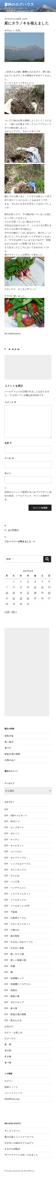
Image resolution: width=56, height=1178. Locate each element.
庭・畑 (11, 349)
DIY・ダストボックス (15, 869)
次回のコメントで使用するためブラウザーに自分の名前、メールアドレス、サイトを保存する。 (28, 496)
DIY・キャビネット (14, 845)
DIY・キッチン (11, 839)
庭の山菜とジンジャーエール (19, 1137)
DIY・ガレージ (11, 833)
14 (7, 592)
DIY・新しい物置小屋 (15, 960)
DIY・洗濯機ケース (14, 978)
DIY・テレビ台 (11, 875)
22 (14, 598)
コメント (10, 402)
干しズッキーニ (12, 1131)
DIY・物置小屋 (11, 996)
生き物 (7, 1056)
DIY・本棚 (9, 966)
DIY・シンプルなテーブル (17, 863)
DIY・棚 (8, 972)
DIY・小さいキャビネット (17, 924)
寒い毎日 (8, 742)
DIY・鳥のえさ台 (13, 1020)
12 (42, 587)
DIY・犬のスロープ (14, 1002)
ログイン (8, 1081)
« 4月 (7, 612)
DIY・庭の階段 (11, 936)
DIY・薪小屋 (10, 1008)
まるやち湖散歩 (12, 1149)
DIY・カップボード (14, 827)
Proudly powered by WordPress (19, 1171)
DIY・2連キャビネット (15, 815)
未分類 (7, 1050)
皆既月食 (8, 736)
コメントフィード (13, 1093)
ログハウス (10, 1038)
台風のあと (10, 760)
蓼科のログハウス (19, 4)
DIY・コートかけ (13, 851)
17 (28, 592)
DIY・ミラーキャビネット (17, 893)
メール (9, 458)
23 (21, 598)
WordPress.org (11, 1099)
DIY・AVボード (12, 821)
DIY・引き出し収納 (14, 948)
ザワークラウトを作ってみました (21, 1155)
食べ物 (16, 349)
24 (28, 598)
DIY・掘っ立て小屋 (14, 954)
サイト (7, 473)
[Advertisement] (28, 367)
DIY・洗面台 (10, 990)
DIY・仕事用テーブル (15, 918)
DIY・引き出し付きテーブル (18, 942)
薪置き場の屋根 (12, 754)
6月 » (14, 612)
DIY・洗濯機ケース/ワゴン (17, 984)
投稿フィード (11, 1087)
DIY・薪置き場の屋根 (15, 1014)
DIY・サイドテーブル (15, 857)
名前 (8, 443)
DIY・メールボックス (15, 899)
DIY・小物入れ (11, 930)
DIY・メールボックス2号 (17, 906)
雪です (7, 748)
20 (49, 592)
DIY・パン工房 (11, 881)
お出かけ (8, 1026)
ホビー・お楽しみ (13, 1032)
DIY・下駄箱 (10, 912)
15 (14, 592)
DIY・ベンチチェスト (15, 887)
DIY (6, 809)
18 (35, 592)
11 (35, 587)
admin (24, 19)
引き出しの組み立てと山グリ (19, 1143)
